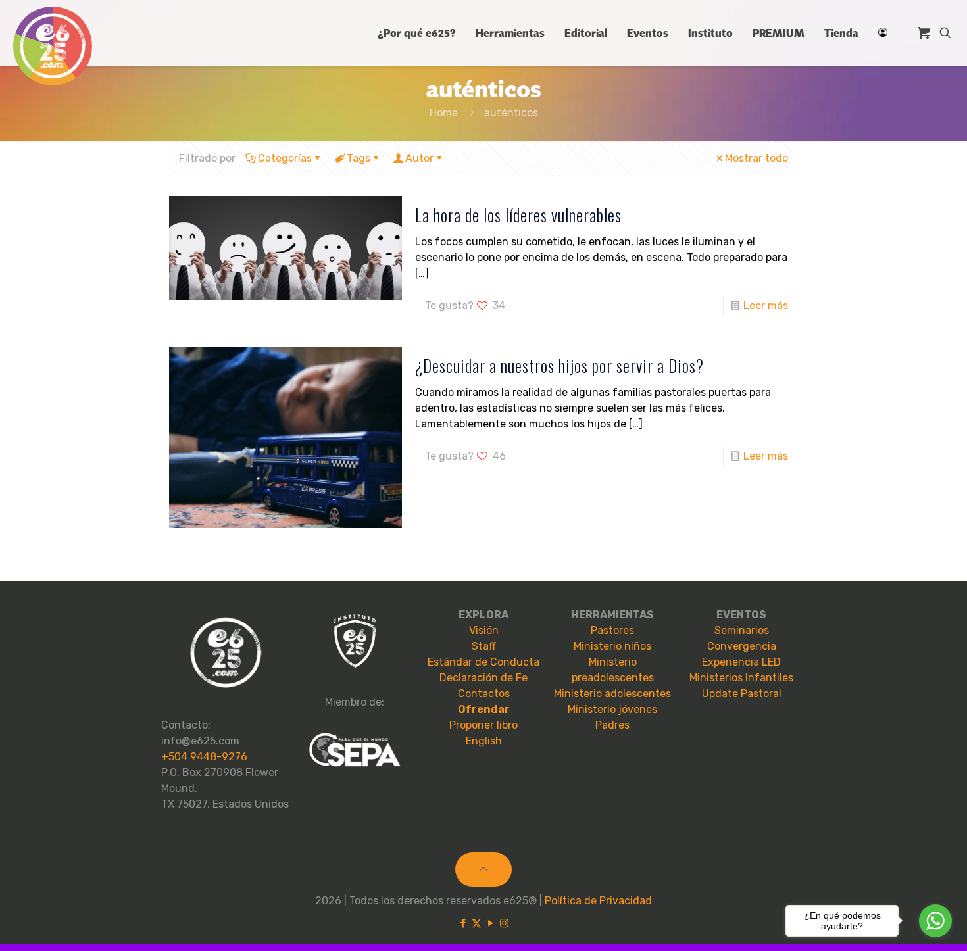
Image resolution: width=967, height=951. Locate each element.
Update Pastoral (741, 693)
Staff (484, 646)
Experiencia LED (741, 662)
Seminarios (741, 630)
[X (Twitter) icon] (477, 923)
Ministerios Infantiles (741, 677)
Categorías (285, 158)
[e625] (52, 46)
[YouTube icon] (490, 923)
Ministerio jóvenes (612, 709)
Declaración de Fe (483, 677)
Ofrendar (484, 709)
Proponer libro (483, 725)
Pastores (612, 630)
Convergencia (741, 646)
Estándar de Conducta (483, 662)
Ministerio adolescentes (612, 693)
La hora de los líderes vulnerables (518, 215)
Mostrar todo (756, 158)
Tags (358, 158)
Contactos (484, 693)
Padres (612, 725)
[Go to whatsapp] (935, 920)
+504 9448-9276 (204, 756)
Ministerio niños (612, 646)
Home (444, 113)
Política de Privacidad (598, 900)
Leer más (765, 305)
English (484, 741)
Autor (419, 158)
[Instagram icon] (504, 923)
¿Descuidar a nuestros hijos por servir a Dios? (559, 365)
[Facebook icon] (463, 923)
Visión (484, 630)
